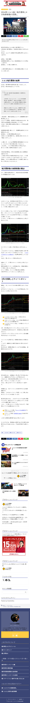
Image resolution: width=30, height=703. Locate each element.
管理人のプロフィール (9, 646)
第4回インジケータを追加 (10, 675)
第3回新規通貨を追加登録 (10, 671)
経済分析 (19, 432)
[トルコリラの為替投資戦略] (15, 5)
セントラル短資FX (21, 410)
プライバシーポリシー (12, 699)
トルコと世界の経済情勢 (10, 691)
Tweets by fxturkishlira (7, 600)
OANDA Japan (18, 413)
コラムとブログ (4, 9)
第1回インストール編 (9, 664)
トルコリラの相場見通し (10, 688)
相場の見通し (13, 432)
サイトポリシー (7, 650)
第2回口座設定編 (8, 668)
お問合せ (5, 653)
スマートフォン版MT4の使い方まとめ (13, 678)
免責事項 (20, 699)
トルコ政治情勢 (5, 432)
